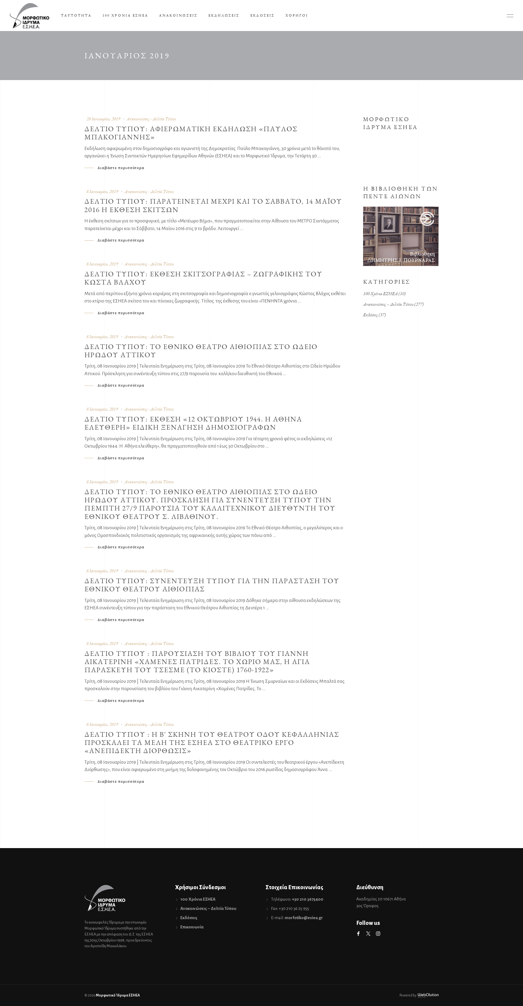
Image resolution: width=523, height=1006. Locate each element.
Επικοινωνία (191, 927)
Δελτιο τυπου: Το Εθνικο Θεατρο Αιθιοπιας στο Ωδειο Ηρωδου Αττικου (201, 350)
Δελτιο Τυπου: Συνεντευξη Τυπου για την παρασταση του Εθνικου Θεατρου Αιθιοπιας (211, 585)
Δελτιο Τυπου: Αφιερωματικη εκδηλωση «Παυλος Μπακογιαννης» (190, 133)
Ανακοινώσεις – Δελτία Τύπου (388, 304)
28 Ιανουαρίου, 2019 (103, 119)
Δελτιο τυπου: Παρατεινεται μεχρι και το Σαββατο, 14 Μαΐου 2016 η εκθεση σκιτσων (213, 205)
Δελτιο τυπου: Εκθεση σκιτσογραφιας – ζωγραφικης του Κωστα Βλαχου (203, 278)
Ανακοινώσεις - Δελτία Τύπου (151, 119)
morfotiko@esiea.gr (304, 917)
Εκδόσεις (370, 315)
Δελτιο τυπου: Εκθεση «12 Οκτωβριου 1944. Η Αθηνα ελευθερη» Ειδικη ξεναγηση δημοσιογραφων (193, 423)
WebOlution (428, 995)
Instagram (378, 933)
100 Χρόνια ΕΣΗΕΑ (380, 293)
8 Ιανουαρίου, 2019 (102, 191)
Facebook (358, 933)
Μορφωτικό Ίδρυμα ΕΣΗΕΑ (118, 995)
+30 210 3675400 (307, 899)
